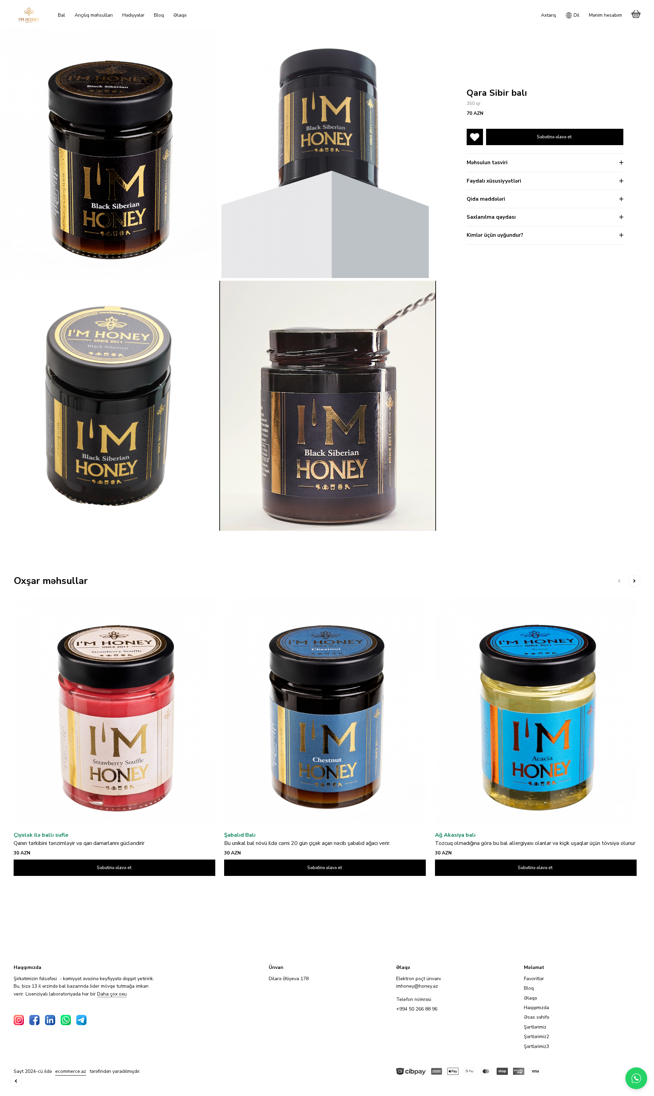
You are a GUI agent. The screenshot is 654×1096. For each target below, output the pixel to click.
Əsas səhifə (536, 1017)
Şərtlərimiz (535, 1027)
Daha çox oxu (112, 994)
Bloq (529, 988)
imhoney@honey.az (417, 986)
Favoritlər (534, 978)
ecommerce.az (70, 1071)
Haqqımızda (536, 1007)
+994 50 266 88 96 (416, 1009)
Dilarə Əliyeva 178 (289, 978)
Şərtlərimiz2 (536, 1036)
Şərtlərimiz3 (536, 1046)
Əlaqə (530, 998)
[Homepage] (29, 14)
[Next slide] (634, 581)
